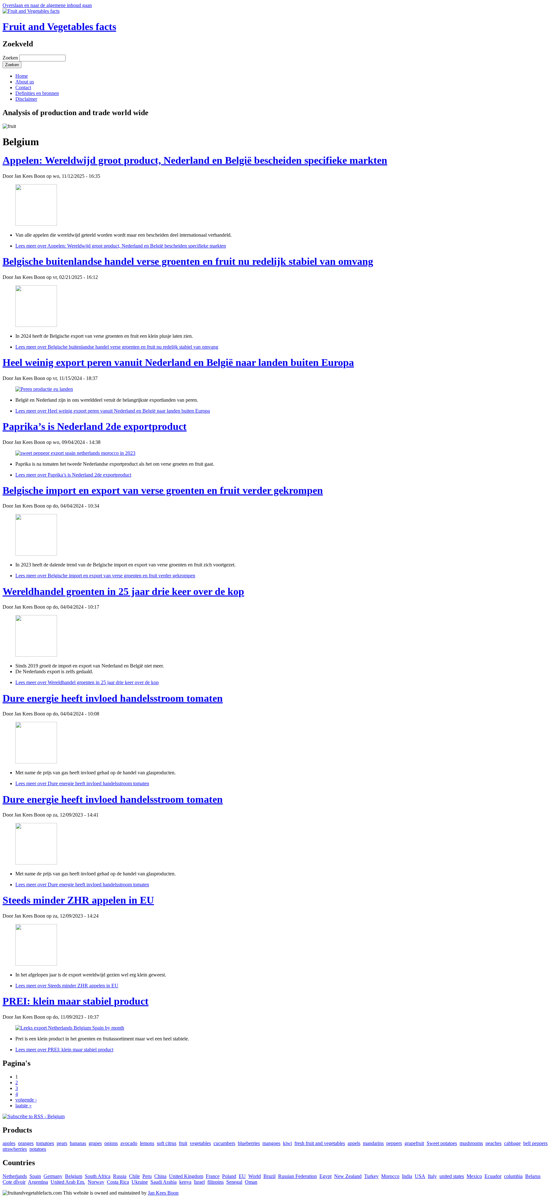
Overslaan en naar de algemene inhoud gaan (47, 5)
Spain (35, 1176)
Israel (199, 1182)
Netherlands (15, 1176)
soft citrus (166, 1143)
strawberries (15, 1149)
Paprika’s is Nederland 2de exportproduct (95, 426)
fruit (183, 1143)
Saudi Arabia (163, 1182)
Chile (134, 1176)
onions (111, 1143)
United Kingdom (186, 1176)
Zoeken (11, 57)
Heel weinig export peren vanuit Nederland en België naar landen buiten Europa (178, 362)
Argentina (38, 1182)
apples (9, 1143)
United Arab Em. (68, 1182)
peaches (493, 1143)
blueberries (249, 1143)
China (160, 1176)
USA (420, 1176)
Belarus (533, 1176)
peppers (394, 1143)
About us (24, 81)
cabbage (512, 1143)
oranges (26, 1143)
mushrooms (471, 1143)
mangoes (271, 1143)
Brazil (269, 1176)
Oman (251, 1182)
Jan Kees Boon (163, 1193)
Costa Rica (118, 1182)
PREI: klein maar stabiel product (75, 1001)
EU (242, 1176)
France (213, 1176)
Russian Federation (297, 1176)
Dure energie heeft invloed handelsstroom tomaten (113, 698)
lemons (147, 1143)
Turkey (371, 1176)
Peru (147, 1176)
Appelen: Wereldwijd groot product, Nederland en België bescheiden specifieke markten (195, 160)
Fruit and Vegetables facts (59, 26)
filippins (215, 1182)
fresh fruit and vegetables (319, 1143)
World (254, 1176)
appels (354, 1143)
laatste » (23, 1105)
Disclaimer (26, 99)
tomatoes (45, 1143)
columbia (513, 1176)
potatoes (37, 1149)
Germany (53, 1176)
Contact (23, 87)
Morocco (390, 1176)
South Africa (97, 1176)
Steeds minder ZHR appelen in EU (78, 900)
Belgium (73, 1176)
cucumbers (224, 1143)
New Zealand (348, 1176)
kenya (185, 1182)
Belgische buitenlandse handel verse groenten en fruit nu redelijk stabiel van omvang (188, 261)
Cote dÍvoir (14, 1182)
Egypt (325, 1176)
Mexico (474, 1176)
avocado (128, 1143)
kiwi (287, 1143)
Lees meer (120, 246)
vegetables (200, 1143)
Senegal (234, 1182)
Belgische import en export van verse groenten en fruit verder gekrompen (163, 490)
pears (62, 1143)
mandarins (373, 1143)
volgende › (26, 1099)
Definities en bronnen (37, 93)
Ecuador (493, 1176)
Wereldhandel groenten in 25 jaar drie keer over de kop (123, 591)
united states (451, 1176)
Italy (432, 1176)
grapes (95, 1143)
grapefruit (414, 1143)
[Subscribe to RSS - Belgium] (34, 1116)
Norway (96, 1182)
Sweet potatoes (442, 1143)
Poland (229, 1176)
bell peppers (535, 1143)
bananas (78, 1143)
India (407, 1176)
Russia (119, 1176)
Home (21, 76)
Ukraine (140, 1182)
